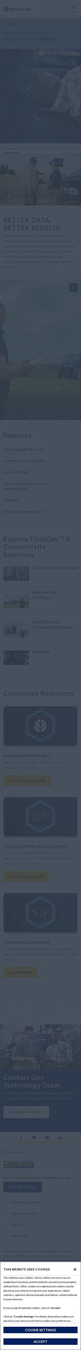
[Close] (75, 1269)
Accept (40, 1341)
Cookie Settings (40, 1330)
